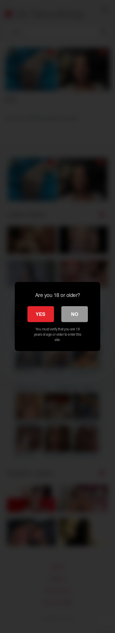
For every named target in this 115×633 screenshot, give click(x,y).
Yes (40, 314)
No (74, 314)
